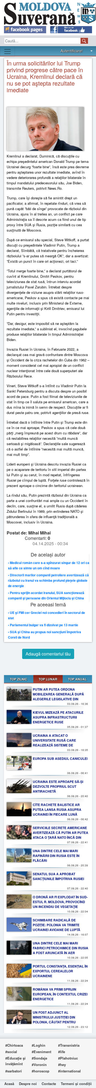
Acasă (9, 1083)
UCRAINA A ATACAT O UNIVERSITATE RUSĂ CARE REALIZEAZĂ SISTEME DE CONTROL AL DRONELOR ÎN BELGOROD (55, 745)
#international (69, 1071)
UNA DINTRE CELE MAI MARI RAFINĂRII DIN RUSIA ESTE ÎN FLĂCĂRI (56, 855)
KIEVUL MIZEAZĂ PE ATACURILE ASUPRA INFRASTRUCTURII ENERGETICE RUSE (58, 717)
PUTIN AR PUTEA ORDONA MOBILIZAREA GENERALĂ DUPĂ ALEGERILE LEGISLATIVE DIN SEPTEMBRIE (58, 696)
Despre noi (28, 1083)
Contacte (49, 1083)
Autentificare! (72, 50)
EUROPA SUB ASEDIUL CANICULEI (60, 758)
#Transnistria (68, 1045)
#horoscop (40, 1071)
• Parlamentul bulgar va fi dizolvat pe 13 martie (43, 624)
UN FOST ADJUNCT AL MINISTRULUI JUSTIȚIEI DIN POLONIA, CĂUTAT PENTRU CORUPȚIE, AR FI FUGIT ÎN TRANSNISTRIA (54, 1022)
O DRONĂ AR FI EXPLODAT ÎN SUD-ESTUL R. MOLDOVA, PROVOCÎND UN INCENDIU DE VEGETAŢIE (60, 902)
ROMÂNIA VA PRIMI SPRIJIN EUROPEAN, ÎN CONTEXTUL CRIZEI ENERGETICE (60, 994)
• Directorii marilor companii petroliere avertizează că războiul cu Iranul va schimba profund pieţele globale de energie (48, 580)
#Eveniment (41, 1051)
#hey (62, 1064)
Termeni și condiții (76, 1083)
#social (11, 1051)
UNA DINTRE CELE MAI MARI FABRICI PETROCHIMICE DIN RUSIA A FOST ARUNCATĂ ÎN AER (60, 948)
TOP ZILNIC (18, 679)
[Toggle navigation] (7, 51)
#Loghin (38, 1045)
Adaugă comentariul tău (48, 654)
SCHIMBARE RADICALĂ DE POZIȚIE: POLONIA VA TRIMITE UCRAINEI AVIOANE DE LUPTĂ (56, 925)
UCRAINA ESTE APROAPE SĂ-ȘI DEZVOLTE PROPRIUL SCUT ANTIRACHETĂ (58, 786)
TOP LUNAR (48, 679)
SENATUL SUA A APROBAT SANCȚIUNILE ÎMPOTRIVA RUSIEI (58, 876)
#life (61, 1051)
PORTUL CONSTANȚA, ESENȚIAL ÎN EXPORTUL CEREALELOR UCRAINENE (60, 971)
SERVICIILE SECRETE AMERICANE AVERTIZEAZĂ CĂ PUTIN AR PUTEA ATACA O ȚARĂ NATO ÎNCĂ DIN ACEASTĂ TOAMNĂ (60, 835)
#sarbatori (13, 1071)
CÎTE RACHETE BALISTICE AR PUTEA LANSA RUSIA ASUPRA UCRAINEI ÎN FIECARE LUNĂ (57, 809)
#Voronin (39, 1064)
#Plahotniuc (68, 1058)
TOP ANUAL (77, 679)
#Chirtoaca (14, 1045)
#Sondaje (39, 1058)
